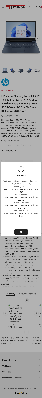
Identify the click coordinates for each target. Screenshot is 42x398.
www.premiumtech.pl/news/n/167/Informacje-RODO (21, 190)
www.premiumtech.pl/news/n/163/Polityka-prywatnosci (21, 206)
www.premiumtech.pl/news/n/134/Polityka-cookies (21, 198)
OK (21, 232)
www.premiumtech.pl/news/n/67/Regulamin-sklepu (21, 214)
